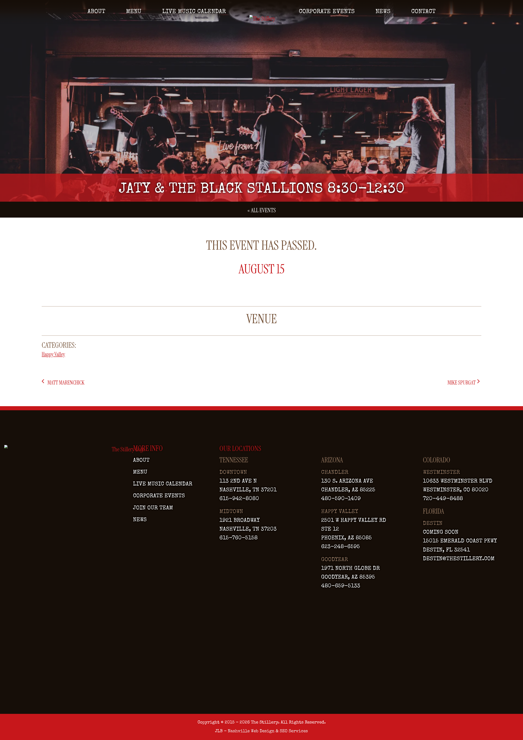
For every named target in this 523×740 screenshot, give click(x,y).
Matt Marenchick (65, 382)
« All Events (261, 210)
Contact (423, 12)
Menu (133, 12)
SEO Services (294, 731)
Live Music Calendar (194, 12)
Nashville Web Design (251, 731)
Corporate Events (327, 12)
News (382, 12)
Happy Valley (53, 354)
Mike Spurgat (461, 382)
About (96, 12)
